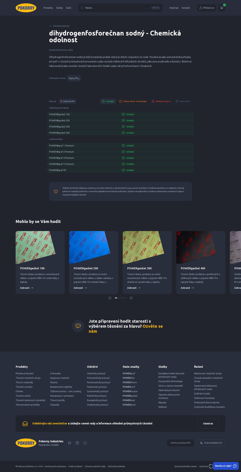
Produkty (48, 8)
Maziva (53, 382)
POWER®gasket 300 (59, 126)
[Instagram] (85, 443)
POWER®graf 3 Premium (61, 151)
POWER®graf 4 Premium (61, 158)
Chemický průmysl (96, 373)
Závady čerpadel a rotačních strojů (208, 380)
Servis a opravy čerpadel (170, 385)
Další (68, 8)
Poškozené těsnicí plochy (206, 402)
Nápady (162, 402)
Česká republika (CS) (213, 443)
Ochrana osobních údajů (95, 466)
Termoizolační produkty (28, 404)
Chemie (19, 391)
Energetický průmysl (97, 400)
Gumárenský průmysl (97, 391)
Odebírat (208, 423)
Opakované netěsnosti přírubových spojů (205, 387)
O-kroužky (55, 373)
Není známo (185, 101)
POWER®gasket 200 (59, 120)
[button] (116, 297)
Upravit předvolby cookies (185, 466)
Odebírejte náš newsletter (49, 423)
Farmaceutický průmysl (98, 382)
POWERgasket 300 (139, 268)
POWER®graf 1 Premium (61, 145)
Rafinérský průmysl (96, 396)
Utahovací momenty (204, 398)
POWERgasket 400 (193, 268)
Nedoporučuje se (163, 101)
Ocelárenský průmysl (97, 404)
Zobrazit (24, 288)
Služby (59, 8)
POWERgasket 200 (86, 268)
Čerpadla (54, 404)
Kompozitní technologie (170, 381)
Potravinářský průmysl (98, 378)
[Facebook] (69, 443)
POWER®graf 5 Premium (61, 164)
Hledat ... (122, 8)
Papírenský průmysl (97, 387)
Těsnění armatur (24, 387)
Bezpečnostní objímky (61, 387)
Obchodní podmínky (116, 466)
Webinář (162, 407)
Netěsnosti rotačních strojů (208, 373)
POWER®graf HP (57, 170)
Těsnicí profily (57, 400)
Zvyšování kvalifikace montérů (209, 407)
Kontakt (186, 8)
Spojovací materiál (59, 378)
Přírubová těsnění (24, 373)
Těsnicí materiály (24, 382)
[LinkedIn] (77, 443)
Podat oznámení (75, 466)
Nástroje (174, 8)
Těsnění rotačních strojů (28, 378)
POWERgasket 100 (32, 268)
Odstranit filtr (69, 101)
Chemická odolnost (61, 26)
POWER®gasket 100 (59, 114)
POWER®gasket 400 (59, 133)
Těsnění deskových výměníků (30, 400)
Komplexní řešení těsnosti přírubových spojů (171, 375)
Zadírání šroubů (202, 393)
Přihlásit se (208, 8)
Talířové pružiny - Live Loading (65, 391)
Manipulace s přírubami (62, 396)
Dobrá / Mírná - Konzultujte (135, 101)
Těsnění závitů (23, 396)
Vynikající (110, 101)
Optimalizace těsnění (169, 390)
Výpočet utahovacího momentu (169, 396)
